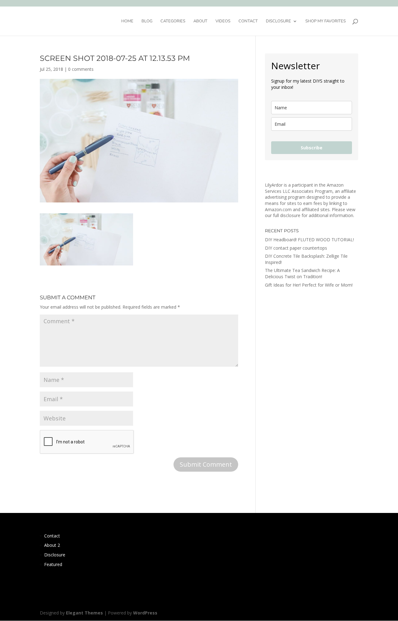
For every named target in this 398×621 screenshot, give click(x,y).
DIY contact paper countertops (296, 248)
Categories (172, 21)
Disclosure (278, 21)
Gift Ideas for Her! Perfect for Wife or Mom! (309, 285)
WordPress (145, 613)
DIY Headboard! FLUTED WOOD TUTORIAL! (309, 240)
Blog (146, 21)
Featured (53, 564)
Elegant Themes (84, 613)
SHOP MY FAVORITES (325, 21)
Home (127, 21)
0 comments (81, 69)
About (200, 21)
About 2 (52, 545)
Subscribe (311, 148)
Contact (248, 21)
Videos (222, 21)
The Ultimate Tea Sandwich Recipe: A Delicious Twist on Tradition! (302, 273)
